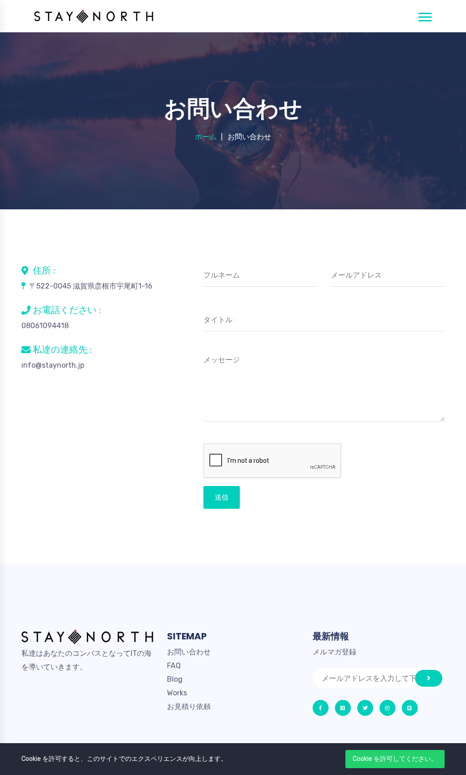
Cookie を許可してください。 (395, 759)
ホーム (206, 136)
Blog (174, 679)
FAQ (174, 665)
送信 (221, 497)
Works (177, 693)
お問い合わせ (189, 652)
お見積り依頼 (189, 706)
